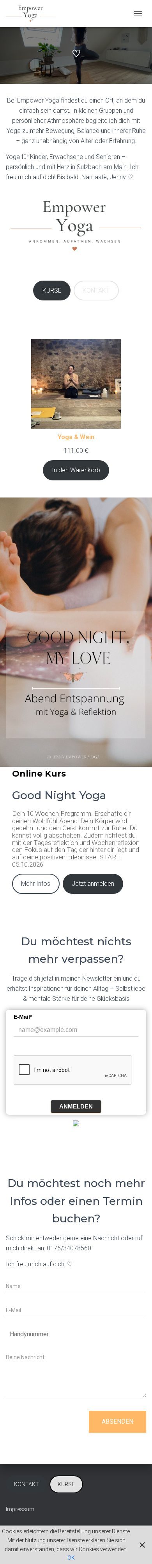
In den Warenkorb (76, 470)
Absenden (117, 1421)
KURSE (52, 290)
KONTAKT (96, 290)
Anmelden (76, 1106)
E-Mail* (23, 1017)
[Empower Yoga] (34, 13)
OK (71, 1558)
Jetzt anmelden (93, 883)
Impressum (20, 1509)
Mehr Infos (35, 883)
